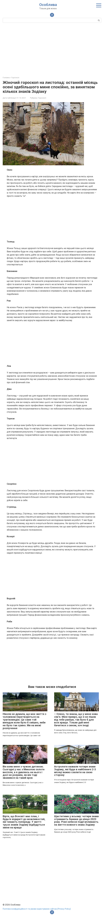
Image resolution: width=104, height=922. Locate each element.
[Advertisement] (52, 49)
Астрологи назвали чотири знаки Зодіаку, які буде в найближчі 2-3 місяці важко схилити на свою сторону (75, 771)
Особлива (48, 4)
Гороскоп (42, 98)
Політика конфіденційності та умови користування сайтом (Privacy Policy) (37, 909)
